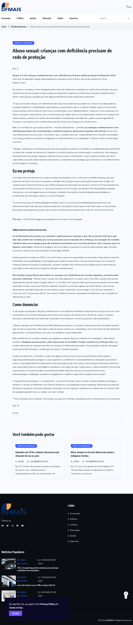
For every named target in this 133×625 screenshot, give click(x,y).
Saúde (60, 18)
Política (20, 18)
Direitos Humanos (18, 26)
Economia (6, 18)
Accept (15, 613)
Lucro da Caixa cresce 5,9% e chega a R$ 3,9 (36, 585)
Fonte (15, 413)
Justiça (33, 18)
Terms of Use (16, 607)
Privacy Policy (47, 603)
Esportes (73, 18)
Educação (46, 18)
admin (21, 461)
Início (4, 26)
